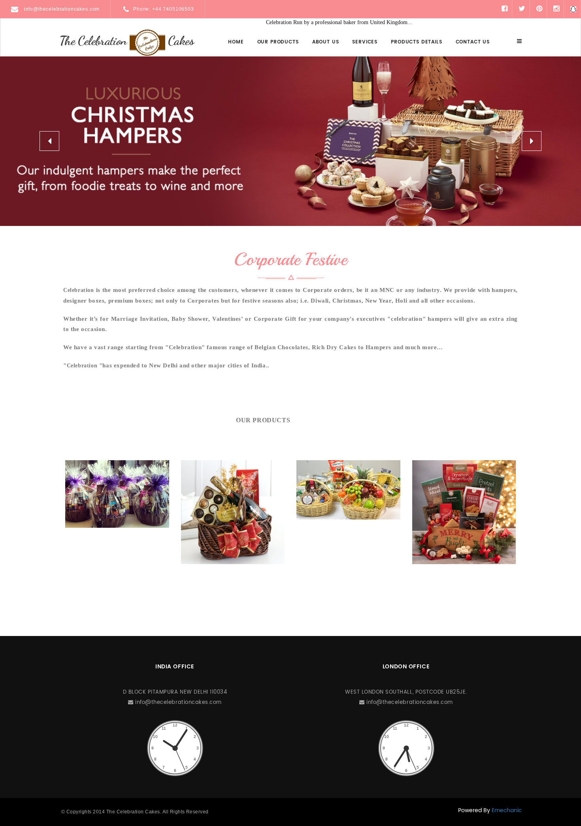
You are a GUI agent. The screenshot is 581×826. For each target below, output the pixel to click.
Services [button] (364, 42)
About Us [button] (325, 42)
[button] (49, 141)
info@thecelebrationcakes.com (61, 9)
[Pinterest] (539, 9)
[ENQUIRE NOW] (117, 494)
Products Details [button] (416, 42)
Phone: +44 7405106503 (163, 9)
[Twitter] (522, 9)
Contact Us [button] (473, 42)
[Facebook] (504, 9)
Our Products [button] (278, 42)
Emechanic (507, 810)
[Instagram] (556, 9)
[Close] (519, 41)
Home (235, 42)
